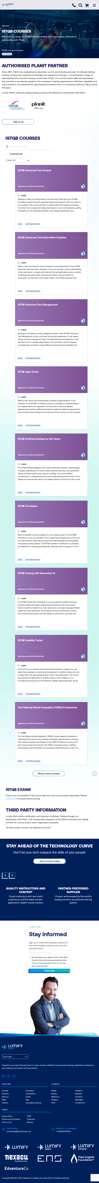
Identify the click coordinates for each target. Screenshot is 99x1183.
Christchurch (80, 1103)
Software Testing (33, 224)
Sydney (54, 1094)
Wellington (79, 1100)
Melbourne (55, 1097)
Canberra (78, 1091)
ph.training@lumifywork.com (19, 1131)
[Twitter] (13, 1076)
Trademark (31, 1119)
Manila (53, 1091)
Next (12, 875)
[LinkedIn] (3, 1076)
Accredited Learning (33, 1103)
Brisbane (54, 1100)
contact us (11, 798)
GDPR (29, 1116)
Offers (4, 1100)
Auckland (78, 1097)
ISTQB (20, 224)
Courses (5, 26)
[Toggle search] (80, 5)
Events (28, 1097)
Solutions (5, 1094)
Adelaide (78, 1094)
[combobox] (3, 1056)
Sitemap (30, 1122)
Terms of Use (7, 1122)
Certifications (31, 1094)
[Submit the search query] (7, 146)
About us (5, 1097)
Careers (5, 1103)
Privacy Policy (7, 1116)
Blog (27, 1100)
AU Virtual (7, 54)
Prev (5, 875)
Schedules (30, 1091)
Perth (53, 1103)
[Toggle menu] (94, 5)
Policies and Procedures (11, 1119)
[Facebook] (8, 1076)
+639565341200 (63, 1131)
